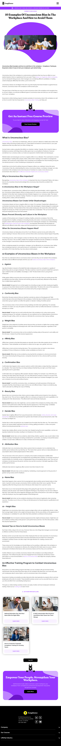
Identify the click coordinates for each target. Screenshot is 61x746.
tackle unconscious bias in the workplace (44, 259)
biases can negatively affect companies (46, 77)
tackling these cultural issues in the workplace (17, 223)
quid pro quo (24, 426)
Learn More (30, 691)
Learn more (16, 621)
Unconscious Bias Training (32, 100)
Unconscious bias (7, 141)
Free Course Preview (30, 124)
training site (18, 586)
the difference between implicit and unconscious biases (33, 171)
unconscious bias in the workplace (18, 180)
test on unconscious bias (30, 556)
